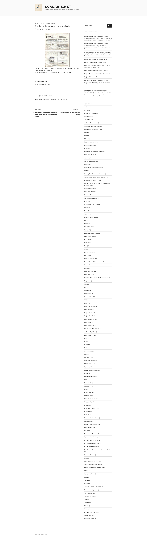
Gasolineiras (87, 290)
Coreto (86, 210)
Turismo (86, 509)
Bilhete (86, 138)
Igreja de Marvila (88, 316)
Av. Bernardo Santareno (90, 123)
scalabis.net (58, 7)
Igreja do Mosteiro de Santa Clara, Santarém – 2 (97, 70)
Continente (87, 201)
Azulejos (86, 132)
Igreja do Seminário (89, 325)
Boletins (86, 148)
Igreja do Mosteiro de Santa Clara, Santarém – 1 (97, 73)
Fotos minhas (88, 274)
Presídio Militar (88, 402)
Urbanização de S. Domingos (92, 512)
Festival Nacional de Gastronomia (93, 262)
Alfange (86, 110)
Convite (86, 207)
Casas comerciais (89, 188)
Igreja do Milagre (88, 322)
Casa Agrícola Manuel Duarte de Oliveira (95, 177)
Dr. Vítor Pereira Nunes (90, 217)
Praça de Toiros (88, 395)
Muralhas (86, 354)
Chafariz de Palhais (89, 191)
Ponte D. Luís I (88, 383)
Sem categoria (42, 81)
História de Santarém (90, 306)
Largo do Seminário (89, 335)
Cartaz (86, 170)
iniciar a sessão (44, 99)
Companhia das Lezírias (90, 198)
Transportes (87, 502)
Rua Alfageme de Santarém (91, 443)
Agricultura (87, 103)
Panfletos (87, 367)
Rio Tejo (86, 430)
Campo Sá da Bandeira (90, 161)
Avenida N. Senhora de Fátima (92, 129)
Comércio (87, 195)
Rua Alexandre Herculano (91, 440)
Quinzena (86, 414)
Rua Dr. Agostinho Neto (90, 446)
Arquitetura (87, 119)
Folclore (86, 265)
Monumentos (88, 351)
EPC (85, 220)
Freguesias (87, 281)
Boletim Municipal (89, 145)
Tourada (86, 499)
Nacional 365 (88, 357)
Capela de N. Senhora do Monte (92, 167)
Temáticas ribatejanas (90, 490)
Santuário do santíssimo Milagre (93, 464)
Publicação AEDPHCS (90, 408)
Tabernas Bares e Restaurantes (92, 486)
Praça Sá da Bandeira (90, 398)
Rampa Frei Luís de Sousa (91, 418)
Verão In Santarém (89, 518)
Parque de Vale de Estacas (91, 370)
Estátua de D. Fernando (90, 236)
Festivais (86, 255)
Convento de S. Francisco (91, 204)
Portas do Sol (87, 386)
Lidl (85, 341)
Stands (86, 483)
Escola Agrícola (88, 226)
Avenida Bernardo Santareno (92, 126)
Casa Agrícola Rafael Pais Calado (93, 180)
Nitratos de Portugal (89, 360)
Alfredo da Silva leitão (90, 113)
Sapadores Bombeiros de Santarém (94, 467)
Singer (86, 477)
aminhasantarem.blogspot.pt (63, 72)
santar (86, 458)
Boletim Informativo (89, 142)
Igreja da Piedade (89, 312)
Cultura (86, 214)
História (86, 303)
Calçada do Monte (89, 154)
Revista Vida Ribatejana (90, 424)
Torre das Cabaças (89, 496)
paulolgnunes (51, 23)
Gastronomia (87, 293)
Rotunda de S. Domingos (91, 434)
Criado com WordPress (41, 534)
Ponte (86, 379)
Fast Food (86, 242)
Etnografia (87, 239)
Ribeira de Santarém (89, 427)
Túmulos (86, 506)
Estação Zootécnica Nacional (92, 233)
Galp (85, 287)
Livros (86, 344)
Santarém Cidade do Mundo (92, 461)
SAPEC (86, 470)
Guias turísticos (88, 297)
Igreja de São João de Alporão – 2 (93, 77)
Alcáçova (86, 107)
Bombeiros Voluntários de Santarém (94, 151)
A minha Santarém (43, 84)
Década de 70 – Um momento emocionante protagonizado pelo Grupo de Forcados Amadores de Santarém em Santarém (97, 82)
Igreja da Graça (88, 309)
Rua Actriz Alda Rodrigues (91, 437)
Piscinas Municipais (89, 376)
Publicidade (87, 411)
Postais (86, 389)
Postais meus (88, 392)
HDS (85, 300)
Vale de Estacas (88, 515)
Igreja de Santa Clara (90, 319)
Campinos (87, 158)
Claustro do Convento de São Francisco (95, 62)
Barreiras (86, 135)
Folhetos (86, 268)
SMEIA (86, 480)
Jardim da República (89, 332)
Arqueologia (87, 116)
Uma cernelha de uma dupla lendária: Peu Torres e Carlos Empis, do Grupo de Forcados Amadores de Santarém (97, 54)
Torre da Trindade (89, 493)
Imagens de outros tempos (91, 328)
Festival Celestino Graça (90, 258)
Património (87, 373)
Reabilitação (87, 421)
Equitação (87, 223)
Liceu (85, 338)
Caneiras (86, 164)
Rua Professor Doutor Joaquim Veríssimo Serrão (97, 449)
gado (85, 284)
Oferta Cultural (88, 363)
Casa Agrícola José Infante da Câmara (94, 174)
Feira (85, 246)
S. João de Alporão (89, 455)
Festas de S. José (88, 252)
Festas (86, 249)
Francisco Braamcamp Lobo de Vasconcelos (96, 277)
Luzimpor (86, 347)
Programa (87, 405)
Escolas (86, 230)
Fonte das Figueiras (89, 271)
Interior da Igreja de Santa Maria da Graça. (95, 59)
